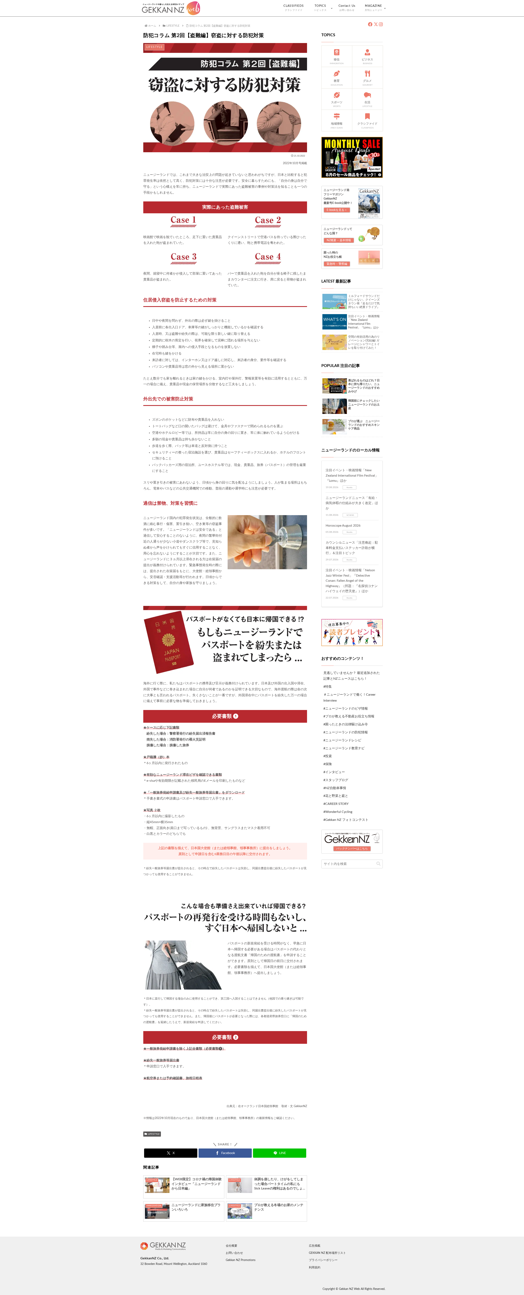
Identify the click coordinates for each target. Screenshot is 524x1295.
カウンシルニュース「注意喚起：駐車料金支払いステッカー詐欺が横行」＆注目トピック (352, 548)
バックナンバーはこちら (352, 848)
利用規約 (314, 1267)
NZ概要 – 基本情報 (339, 240)
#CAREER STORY (336, 803)
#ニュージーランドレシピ (342, 740)
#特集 (327, 686)
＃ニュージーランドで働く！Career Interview (349, 697)
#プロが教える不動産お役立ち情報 (348, 716)
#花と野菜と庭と (335, 795)
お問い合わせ (234, 1253)
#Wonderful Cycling (337, 811)
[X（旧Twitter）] (376, 24)
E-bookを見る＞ (337, 210)
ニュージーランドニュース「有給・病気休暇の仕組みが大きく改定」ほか (352, 503)
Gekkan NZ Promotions (240, 1260)
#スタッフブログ (335, 780)
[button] (378, 864)
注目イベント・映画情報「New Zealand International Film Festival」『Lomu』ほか (352, 475)
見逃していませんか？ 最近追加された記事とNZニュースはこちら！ (351, 675)
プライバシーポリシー (323, 1260)
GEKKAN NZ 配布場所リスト (327, 1253)
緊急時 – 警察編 (337, 263)
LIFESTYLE (154, 1134)
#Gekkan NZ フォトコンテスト (345, 819)
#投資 (327, 756)
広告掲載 (314, 1245)
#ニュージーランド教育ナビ (344, 748)
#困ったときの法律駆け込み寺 (345, 724)
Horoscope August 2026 (343, 525)
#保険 (327, 764)
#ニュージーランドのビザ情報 (345, 708)
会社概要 (231, 1245)
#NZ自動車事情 (334, 788)
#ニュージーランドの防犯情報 (345, 732)
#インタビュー (334, 772)
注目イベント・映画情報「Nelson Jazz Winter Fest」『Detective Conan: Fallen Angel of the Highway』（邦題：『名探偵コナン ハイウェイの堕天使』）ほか (352, 581)
